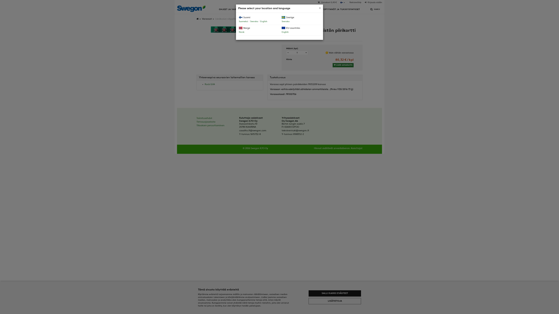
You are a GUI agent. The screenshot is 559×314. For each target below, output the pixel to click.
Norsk (241, 32)
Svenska (254, 21)
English (263, 21)
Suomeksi (243, 21)
